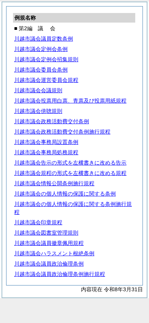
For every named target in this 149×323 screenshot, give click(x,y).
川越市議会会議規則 (38, 90)
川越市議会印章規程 (38, 222)
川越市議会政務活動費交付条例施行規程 (62, 132)
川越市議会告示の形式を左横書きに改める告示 (70, 163)
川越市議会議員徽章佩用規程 (49, 243)
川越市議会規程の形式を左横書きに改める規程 (70, 173)
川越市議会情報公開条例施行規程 (54, 183)
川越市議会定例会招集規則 (46, 59)
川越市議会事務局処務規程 (46, 152)
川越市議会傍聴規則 (38, 111)
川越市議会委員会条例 (41, 70)
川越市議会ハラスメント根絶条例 (54, 253)
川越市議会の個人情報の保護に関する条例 (65, 194)
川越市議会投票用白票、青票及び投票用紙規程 (70, 101)
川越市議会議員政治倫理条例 (49, 264)
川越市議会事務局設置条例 (46, 142)
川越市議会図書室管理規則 (46, 233)
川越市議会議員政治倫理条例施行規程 (59, 274)
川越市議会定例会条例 (41, 49)
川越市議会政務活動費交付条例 (51, 121)
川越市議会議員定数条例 (43, 39)
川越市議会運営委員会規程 (46, 80)
